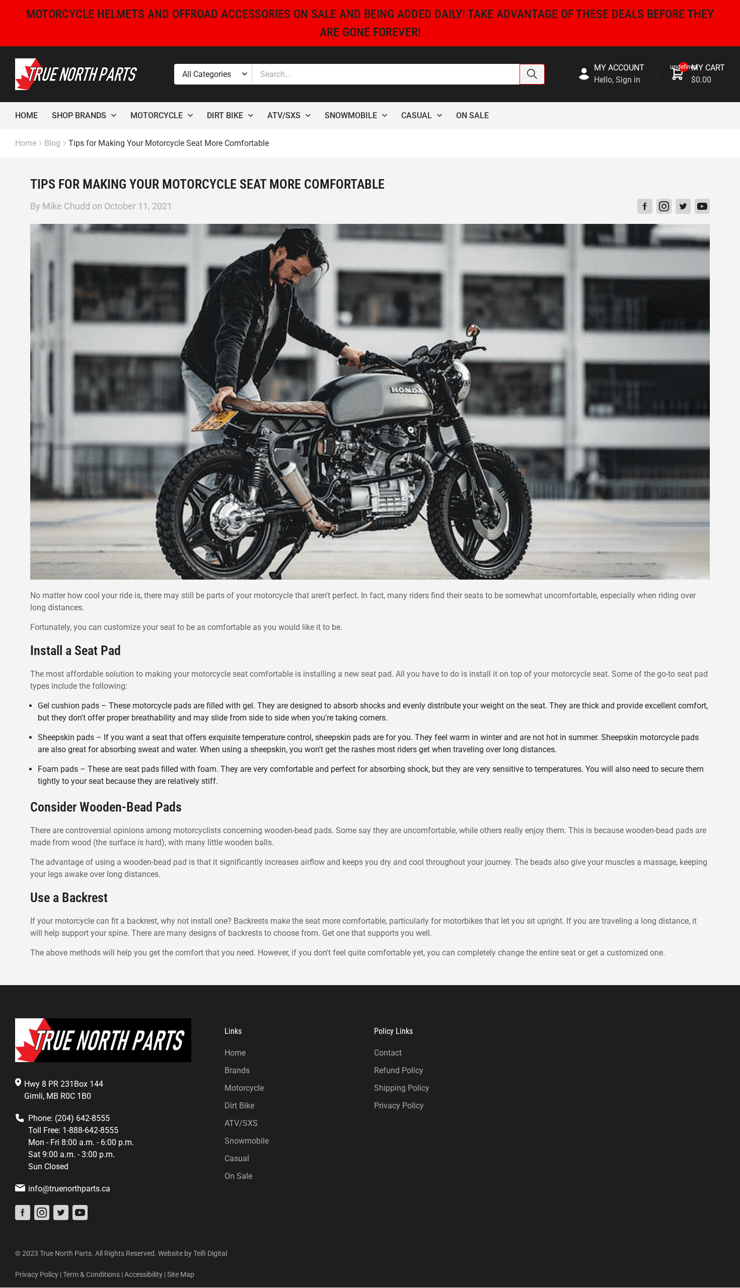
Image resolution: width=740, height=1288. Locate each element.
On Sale (472, 115)
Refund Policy (398, 1070)
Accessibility (143, 1274)
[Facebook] (644, 206)
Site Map (180, 1274)
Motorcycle (156, 115)
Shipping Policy (401, 1088)
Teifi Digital (210, 1253)
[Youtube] (702, 206)
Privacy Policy (399, 1105)
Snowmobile (351, 115)
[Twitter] (683, 206)
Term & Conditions (91, 1274)
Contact (388, 1053)
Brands (237, 1070)
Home (26, 115)
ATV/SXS (241, 1123)
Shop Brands (79, 115)
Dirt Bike (225, 115)
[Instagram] (664, 206)
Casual (416, 115)
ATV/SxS (284, 115)
